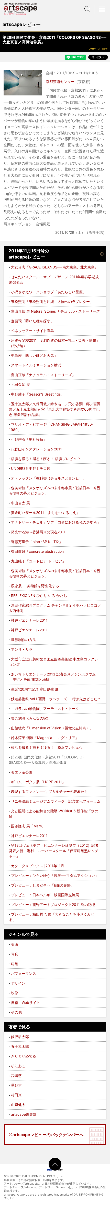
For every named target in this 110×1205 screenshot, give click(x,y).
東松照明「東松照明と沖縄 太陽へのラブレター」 (52, 301)
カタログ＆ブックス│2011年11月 (37, 866)
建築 (14, 964)
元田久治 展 (20, 384)
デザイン (18, 983)
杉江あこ (18, 1066)
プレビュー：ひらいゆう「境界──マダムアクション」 (54, 875)
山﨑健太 (18, 1104)
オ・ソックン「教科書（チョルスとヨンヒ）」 (48, 478)
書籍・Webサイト (25, 1002)
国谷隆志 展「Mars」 (28, 826)
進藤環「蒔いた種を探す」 (32, 321)
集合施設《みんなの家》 (30, 718)
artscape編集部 (24, 1114)
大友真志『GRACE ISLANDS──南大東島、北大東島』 (54, 267)
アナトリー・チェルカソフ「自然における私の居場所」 (56, 522)
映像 (14, 993)
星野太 (16, 1085)
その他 (16, 1012)
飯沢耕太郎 (20, 1037)
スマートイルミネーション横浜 (36, 365)
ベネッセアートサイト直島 (32, 330)
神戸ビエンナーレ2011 (29, 620)
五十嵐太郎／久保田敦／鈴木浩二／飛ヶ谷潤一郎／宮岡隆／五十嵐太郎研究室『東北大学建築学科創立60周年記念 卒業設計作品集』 (55, 409)
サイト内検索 (87, 9)
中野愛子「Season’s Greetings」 (37, 394)
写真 (14, 954)
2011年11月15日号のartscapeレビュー (28, 254)
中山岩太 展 (20, 503)
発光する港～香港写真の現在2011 (38, 532)
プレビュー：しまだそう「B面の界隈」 (42, 885)
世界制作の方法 (23, 639)
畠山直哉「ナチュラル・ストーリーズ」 (43, 375)
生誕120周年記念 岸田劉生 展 (35, 689)
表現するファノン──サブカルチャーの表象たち (49, 791)
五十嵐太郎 (20, 1046)
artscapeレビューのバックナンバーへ (48, 1134)
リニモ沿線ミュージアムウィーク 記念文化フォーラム (56, 801)
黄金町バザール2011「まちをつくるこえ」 (45, 512)
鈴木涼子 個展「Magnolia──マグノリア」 (45, 737)
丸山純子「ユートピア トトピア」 (38, 561)
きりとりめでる (23, 1056)
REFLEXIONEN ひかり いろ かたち (39, 595)
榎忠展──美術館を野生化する (35, 586)
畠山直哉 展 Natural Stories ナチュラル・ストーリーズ (55, 311)
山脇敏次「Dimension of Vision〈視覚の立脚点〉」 (52, 728)
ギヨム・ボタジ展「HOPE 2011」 (38, 782)
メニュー (102, 9)
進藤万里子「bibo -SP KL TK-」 (37, 541)
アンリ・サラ (21, 649)
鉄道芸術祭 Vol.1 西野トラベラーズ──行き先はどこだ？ (56, 699)
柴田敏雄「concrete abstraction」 (39, 551)
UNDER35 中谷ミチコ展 (30, 468)
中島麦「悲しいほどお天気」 (34, 355)
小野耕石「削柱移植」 (29, 439)
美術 (14, 944)
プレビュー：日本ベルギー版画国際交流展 (45, 895)
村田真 (16, 1095)
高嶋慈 (16, 1075)
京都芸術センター (60, 81)
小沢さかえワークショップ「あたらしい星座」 (48, 292)
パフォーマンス (23, 973)
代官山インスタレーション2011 (36, 449)
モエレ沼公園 (21, 772)
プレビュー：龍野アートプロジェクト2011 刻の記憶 (53, 904)
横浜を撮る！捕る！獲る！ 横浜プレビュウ (45, 459)
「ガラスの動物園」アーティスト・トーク (45, 708)
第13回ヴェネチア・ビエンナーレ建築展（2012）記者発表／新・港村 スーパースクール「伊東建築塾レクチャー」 (53, 850)
